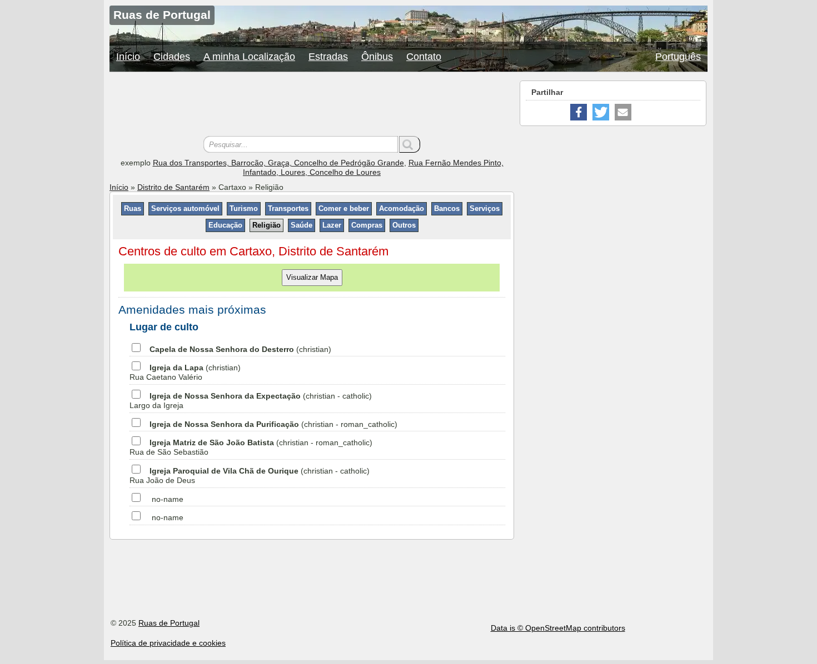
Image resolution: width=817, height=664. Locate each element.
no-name (167, 499)
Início (128, 56)
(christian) (240, 349)
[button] (578, 112)
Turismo (244, 208)
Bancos (447, 208)
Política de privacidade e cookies (168, 642)
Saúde (301, 225)
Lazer (331, 225)
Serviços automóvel (185, 208)
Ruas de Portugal (169, 622)
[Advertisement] (311, 105)
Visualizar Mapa (312, 277)
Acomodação (401, 208)
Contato (423, 56)
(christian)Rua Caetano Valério (185, 372)
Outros (404, 225)
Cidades (171, 56)
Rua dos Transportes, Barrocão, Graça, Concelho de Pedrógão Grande (278, 162)
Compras (366, 225)
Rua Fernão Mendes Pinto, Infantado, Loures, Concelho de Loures (373, 167)
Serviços (485, 208)
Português (678, 56)
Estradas (328, 56)
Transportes (288, 208)
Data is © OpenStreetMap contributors (558, 627)
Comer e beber (343, 208)
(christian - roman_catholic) (273, 424)
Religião (266, 225)
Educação (225, 225)
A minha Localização (249, 56)
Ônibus (377, 56)
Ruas (132, 208)
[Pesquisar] (409, 144)
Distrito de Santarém (173, 187)
